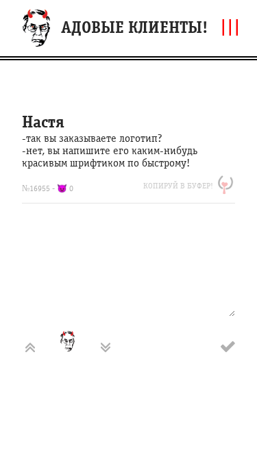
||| (230, 26)
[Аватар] (79, 347)
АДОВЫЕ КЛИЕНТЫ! (134, 28)
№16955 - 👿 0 (47, 188)
